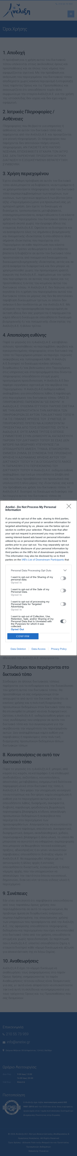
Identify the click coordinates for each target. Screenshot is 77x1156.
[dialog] (38, 578)
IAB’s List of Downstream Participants (43, 559)
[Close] (70, 507)
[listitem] (38, 570)
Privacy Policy (59, 648)
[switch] (63, 578)
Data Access (38, 648)
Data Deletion (18, 648)
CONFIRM (23, 636)
